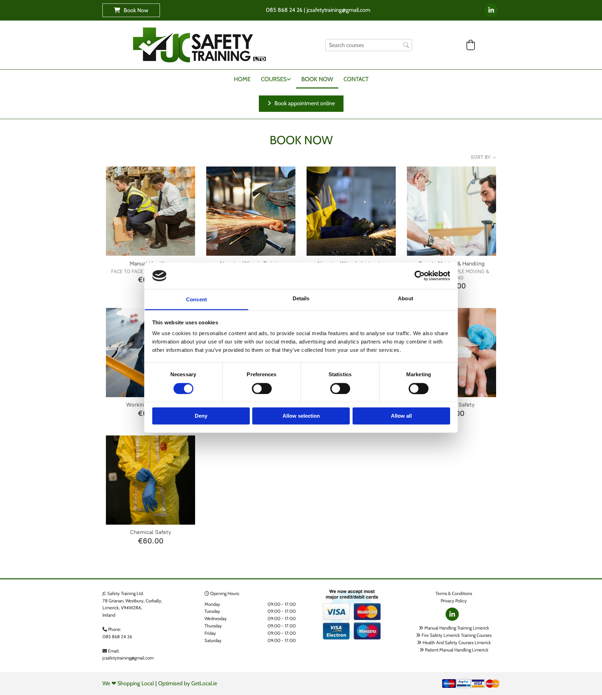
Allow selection (301, 416)
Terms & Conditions (453, 593)
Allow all (401, 416)
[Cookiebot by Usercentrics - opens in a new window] (419, 275)
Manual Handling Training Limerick (456, 628)
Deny (201, 416)
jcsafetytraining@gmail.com (128, 658)
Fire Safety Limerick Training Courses (457, 635)
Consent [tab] (196, 300)
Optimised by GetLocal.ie (187, 683)
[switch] (262, 388)
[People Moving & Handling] (451, 211)
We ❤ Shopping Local (128, 683)
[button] (131, 10)
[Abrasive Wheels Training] (250, 211)
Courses (274, 79)
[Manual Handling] (150, 211)
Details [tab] (301, 299)
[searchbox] (368, 45)
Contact (356, 79)
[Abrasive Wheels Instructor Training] (351, 211)
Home (242, 79)
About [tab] (405, 299)
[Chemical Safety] (150, 480)
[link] (276, 80)
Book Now (317, 79)
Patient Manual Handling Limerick (456, 649)
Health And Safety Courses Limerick (457, 642)
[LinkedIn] (491, 10)
